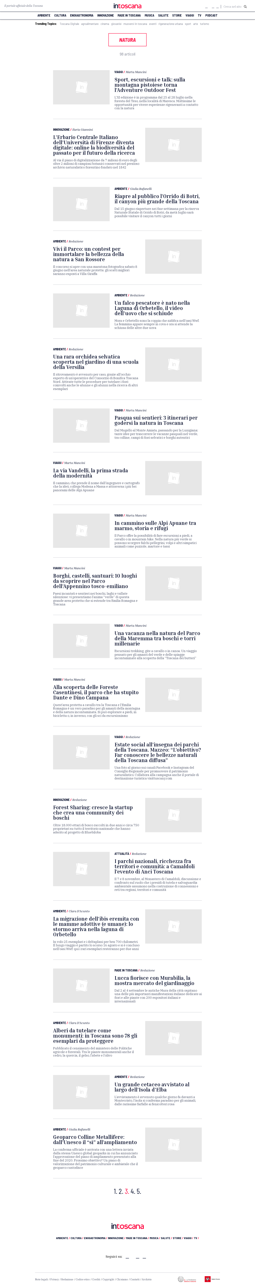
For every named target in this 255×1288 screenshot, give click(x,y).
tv (199, 15)
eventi (152, 24)
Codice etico (83, 1279)
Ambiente (120, 189)
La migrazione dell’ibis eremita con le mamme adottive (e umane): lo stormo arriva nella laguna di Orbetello (96, 927)
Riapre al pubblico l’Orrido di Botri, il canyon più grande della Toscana (157, 198)
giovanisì (116, 24)
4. (133, 1191)
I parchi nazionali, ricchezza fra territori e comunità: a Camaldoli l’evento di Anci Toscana (154, 866)
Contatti (134, 1279)
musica (149, 15)
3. (127, 1191)
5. (139, 1191)
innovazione (105, 15)
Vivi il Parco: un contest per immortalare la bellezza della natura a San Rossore (88, 254)
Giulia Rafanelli (141, 189)
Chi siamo (122, 1279)
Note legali (41, 1279)
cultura (60, 15)
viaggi (190, 15)
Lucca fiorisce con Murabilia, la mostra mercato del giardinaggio (154, 980)
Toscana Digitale (69, 24)
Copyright (108, 1279)
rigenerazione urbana (171, 24)
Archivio (147, 1279)
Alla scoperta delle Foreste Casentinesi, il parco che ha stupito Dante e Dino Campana (96, 692)
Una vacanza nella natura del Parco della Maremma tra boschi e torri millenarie (157, 638)
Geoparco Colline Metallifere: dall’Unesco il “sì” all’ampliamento (95, 1139)
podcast (211, 15)
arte (195, 24)
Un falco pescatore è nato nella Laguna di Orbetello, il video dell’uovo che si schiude (152, 308)
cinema (105, 24)
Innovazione (61, 129)
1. (115, 1191)
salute (163, 15)
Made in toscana (129, 15)
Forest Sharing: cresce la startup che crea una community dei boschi (93, 812)
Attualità (121, 854)
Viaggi (118, 72)
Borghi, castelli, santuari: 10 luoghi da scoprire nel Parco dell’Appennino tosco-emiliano (95, 581)
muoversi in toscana (135, 24)
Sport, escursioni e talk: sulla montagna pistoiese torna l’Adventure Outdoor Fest (149, 84)
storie (177, 15)
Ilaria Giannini (82, 129)
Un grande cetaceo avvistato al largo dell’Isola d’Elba (151, 1087)
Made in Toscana (126, 970)
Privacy (54, 1279)
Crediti (96, 1279)
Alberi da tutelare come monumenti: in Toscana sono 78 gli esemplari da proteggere (95, 1035)
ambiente (43, 15)
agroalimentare (90, 24)
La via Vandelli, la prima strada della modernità (90, 473)
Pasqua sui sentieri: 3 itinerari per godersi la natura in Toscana (156, 420)
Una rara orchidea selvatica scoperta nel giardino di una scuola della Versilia (96, 361)
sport (188, 24)
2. (121, 1191)
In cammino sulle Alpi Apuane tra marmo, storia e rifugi (155, 525)
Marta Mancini (136, 72)
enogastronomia (81, 15)
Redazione (76, 241)
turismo (204, 24)
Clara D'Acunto (79, 911)
